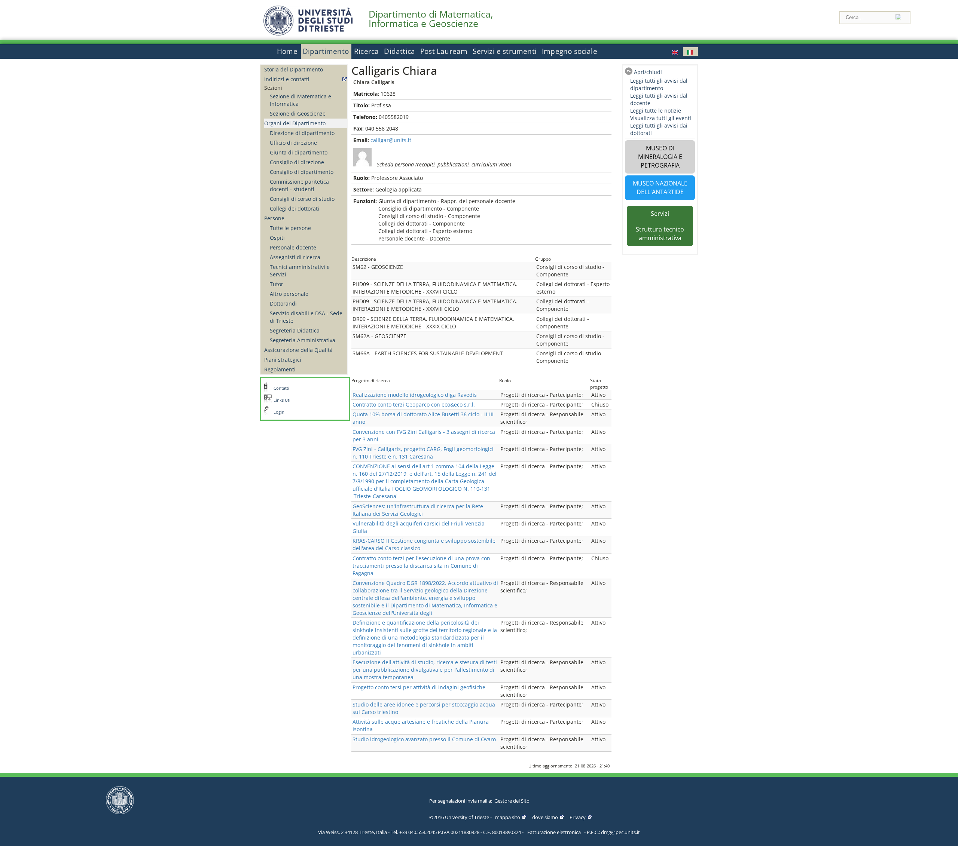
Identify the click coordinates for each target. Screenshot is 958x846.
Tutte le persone (290, 228)
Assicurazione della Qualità (298, 349)
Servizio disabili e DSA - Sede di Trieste (306, 317)
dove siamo (545, 817)
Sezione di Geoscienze (298, 113)
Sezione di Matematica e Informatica (300, 100)
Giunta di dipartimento (298, 152)
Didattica (399, 51)
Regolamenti (280, 369)
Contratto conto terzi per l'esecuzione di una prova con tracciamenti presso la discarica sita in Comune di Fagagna (421, 566)
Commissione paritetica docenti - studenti (299, 185)
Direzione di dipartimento (302, 133)
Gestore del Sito (512, 800)
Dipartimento (326, 51)
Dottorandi (283, 303)
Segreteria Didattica (295, 330)
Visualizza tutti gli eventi (660, 118)
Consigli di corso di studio (302, 198)
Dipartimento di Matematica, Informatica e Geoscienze (431, 18)
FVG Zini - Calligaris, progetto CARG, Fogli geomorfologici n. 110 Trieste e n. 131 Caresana (423, 452)
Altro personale (289, 293)
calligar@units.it (390, 140)
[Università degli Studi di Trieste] (308, 33)
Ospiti (277, 237)
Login (279, 412)
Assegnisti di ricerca (295, 257)
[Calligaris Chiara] (675, 51)
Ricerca (366, 51)
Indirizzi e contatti (286, 79)
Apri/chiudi (648, 72)
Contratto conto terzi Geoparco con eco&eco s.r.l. (414, 404)
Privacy (578, 817)
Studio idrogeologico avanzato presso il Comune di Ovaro (424, 739)
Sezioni (273, 87)
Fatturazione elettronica (554, 832)
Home (287, 51)
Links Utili (283, 400)
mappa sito (507, 817)
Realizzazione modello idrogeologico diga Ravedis (415, 394)
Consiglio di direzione (297, 162)
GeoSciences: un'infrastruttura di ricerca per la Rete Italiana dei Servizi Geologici (418, 510)
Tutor (276, 284)
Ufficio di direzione (293, 142)
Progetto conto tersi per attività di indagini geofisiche (419, 687)
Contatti (281, 388)
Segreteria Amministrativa (302, 340)
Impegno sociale (569, 51)
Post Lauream (443, 51)
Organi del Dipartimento (295, 123)
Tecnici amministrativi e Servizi (300, 270)
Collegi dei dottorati (294, 208)
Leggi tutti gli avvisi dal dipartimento (658, 84)
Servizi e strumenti (505, 51)
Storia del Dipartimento (293, 69)
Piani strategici (282, 359)
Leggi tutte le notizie (655, 110)
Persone (274, 218)
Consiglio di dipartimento (301, 171)
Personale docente (293, 247)
